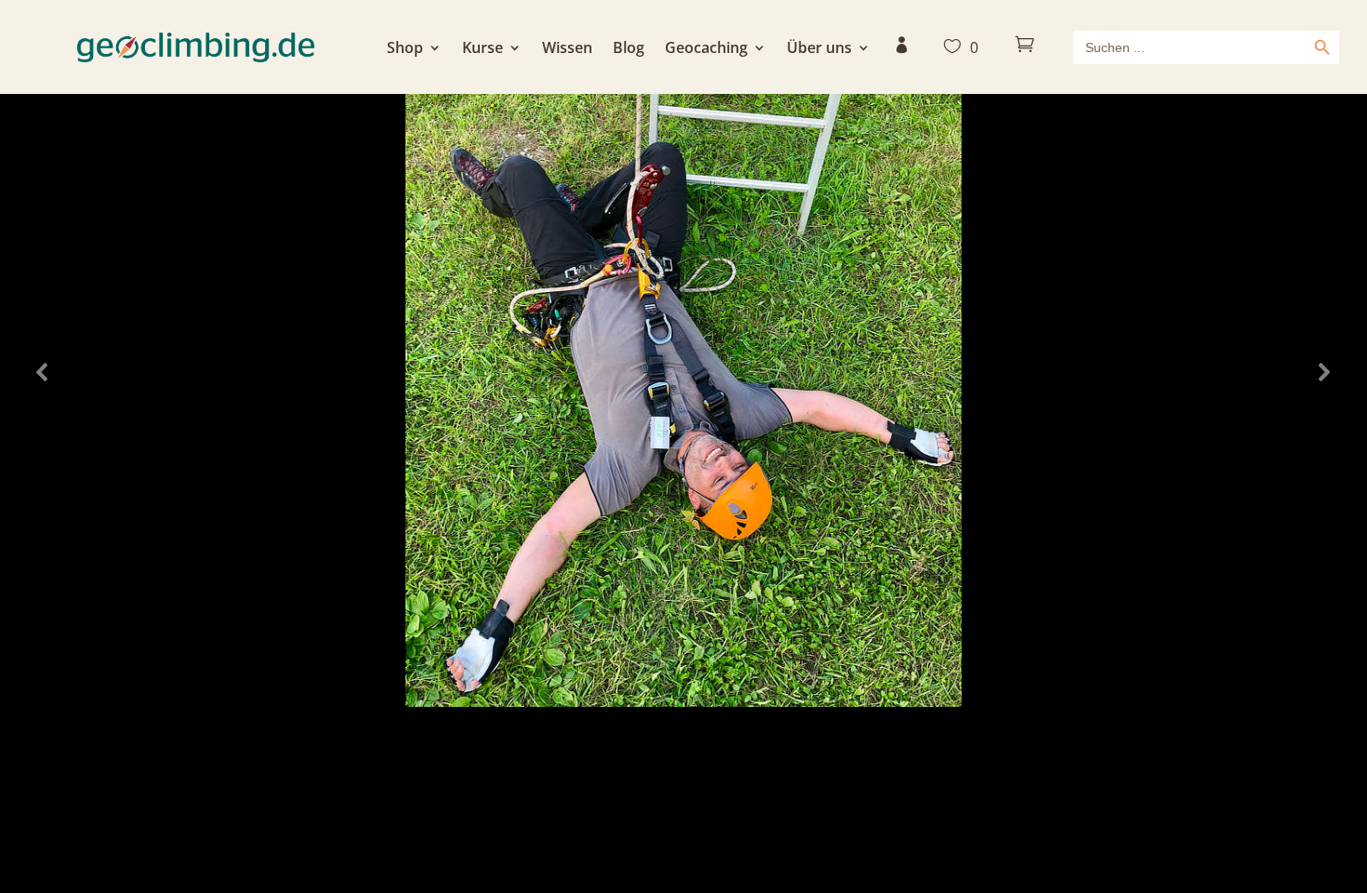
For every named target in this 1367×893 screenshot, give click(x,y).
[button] (43, 372)
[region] (683, 372)
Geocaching (706, 49)
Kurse (482, 49)
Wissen (567, 49)
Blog (628, 49)
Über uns (819, 49)
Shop (405, 49)
